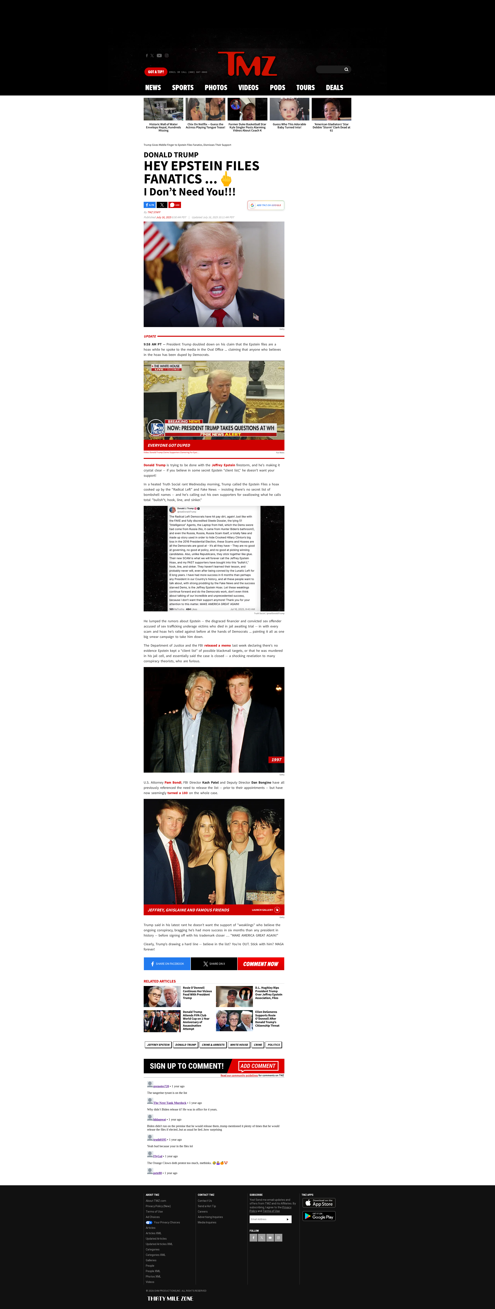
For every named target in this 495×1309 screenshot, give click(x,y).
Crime (258, 1045)
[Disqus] (214, 1128)
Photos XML (153, 1276)
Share (169, 964)
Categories (153, 1249)
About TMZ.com (156, 1200)
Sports (183, 88)
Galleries (151, 1260)
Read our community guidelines (239, 1075)
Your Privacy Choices (166, 1222)
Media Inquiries (207, 1222)
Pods (277, 88)
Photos (216, 88)
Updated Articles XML (159, 1244)
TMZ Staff (153, 212)
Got (156, 72)
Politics (274, 1045)
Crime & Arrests (213, 1045)
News (153, 88)
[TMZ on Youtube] (159, 55)
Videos (248, 88)
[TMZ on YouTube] (270, 1238)
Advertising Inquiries (210, 1217)
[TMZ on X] (152, 56)
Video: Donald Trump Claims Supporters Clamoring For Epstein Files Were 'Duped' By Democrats (172, 452)
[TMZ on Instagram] (166, 55)
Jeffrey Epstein (158, 1045)
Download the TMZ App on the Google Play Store (319, 1216)
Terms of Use (154, 1211)
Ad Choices (153, 1217)
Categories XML (156, 1254)
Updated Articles (156, 1238)
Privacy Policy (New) (158, 1206)
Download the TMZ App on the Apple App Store (319, 1203)
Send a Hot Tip (207, 1206)
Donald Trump (185, 1045)
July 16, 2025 (164, 217)
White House (239, 1045)
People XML (153, 1271)
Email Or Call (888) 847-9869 (188, 72)
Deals (334, 88)
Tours (305, 88)
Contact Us (205, 1200)
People (150, 1265)
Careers (203, 1211)
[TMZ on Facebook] (147, 56)
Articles (150, 1227)
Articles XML (153, 1233)
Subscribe (288, 1219)
